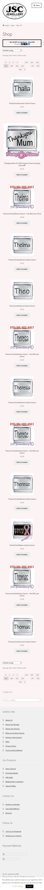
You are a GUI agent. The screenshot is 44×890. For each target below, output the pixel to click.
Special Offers (11, 786)
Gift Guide (9, 777)
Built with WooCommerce (25, 877)
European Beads (12, 773)
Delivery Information (14, 737)
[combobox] (22, 699)
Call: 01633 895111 (13, 809)
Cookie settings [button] (17, 886)
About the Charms (13, 729)
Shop (12, 25)
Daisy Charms (11, 769)
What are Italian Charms (15, 733)
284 (26, 62)
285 (32, 62)
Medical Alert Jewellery (14, 782)
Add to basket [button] (22, 112)
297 (32, 66)
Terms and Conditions (14, 750)
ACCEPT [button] (29, 886)
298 (38, 66)
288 (11, 66)
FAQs (7, 742)
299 (20, 70)
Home (7, 25)
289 (17, 66)
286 (37, 62)
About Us (9, 720)
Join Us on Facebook (13, 831)
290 (22, 66)
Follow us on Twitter (13, 836)
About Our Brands (12, 724)
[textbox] (22, 700)
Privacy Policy (11, 746)
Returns (9, 813)
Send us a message (13, 804)
